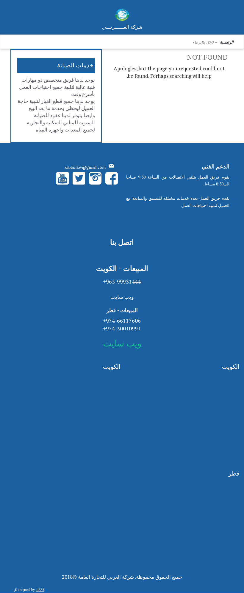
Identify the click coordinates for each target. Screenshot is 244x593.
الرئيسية (227, 42)
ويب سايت (122, 296)
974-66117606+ (122, 320)
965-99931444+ (122, 281)
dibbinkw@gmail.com (85, 167)
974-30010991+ (122, 328)
